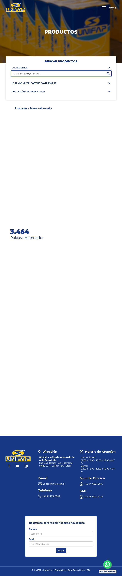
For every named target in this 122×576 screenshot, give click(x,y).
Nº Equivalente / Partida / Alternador (34, 83)
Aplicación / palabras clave (28, 91)
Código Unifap (20, 68)
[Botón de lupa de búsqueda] (108, 73)
